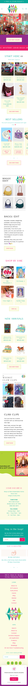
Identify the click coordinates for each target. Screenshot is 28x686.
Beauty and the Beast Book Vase (7, 337)
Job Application (14, 638)
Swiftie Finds (20, 301)
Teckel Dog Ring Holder (20, 358)
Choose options (18, 151)
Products (14, 640)
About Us (14, 586)
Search (14, 628)
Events (14, 593)
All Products (14, 588)
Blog (14, 595)
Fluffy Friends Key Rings (20, 337)
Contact (14, 603)
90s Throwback (6, 282)
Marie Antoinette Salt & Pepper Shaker (21, 99)
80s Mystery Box (7, 77)
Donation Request (14, 635)
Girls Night (6, 301)
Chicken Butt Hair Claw (7, 144)
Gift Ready (19, 281)
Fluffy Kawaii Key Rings (7, 358)
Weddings (14, 645)
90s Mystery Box (21, 77)
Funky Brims (14, 590)
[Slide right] (17, 158)
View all (14, 309)
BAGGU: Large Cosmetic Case (18, 144)
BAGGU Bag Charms (7, 101)
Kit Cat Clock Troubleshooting (14, 648)
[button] (2, 9)
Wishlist (14, 598)
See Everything (14, 111)
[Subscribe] (22, 539)
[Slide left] (10, 158)
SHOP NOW (9, 248)
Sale (14, 600)
